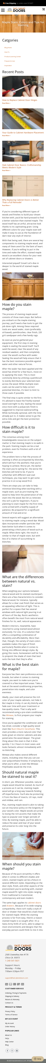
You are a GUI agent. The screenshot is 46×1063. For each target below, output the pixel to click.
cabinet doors (34, 902)
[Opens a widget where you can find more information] (37, 1059)
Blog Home (8, 48)
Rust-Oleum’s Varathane (23, 729)
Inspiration (8, 65)
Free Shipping (10, 3)
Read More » (6, 103)
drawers (10, 905)
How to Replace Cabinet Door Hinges (19, 100)
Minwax (9, 715)
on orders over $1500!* (24, 3)
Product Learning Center (12, 57)
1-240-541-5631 (12, 960)
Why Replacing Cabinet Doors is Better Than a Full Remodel (20, 201)
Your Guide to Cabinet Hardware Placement (23, 132)
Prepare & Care (9, 61)
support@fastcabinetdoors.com (16, 978)
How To (6, 52)
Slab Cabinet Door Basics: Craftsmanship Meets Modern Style (21, 166)
